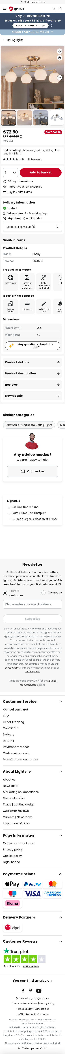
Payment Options (19, 874)
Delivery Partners (19, 917)
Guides (25, 823)
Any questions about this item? (35, 345)
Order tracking (13, 722)
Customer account (16, 753)
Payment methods (16, 747)
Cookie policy (12, 856)
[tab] (32, 730)
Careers (8, 817)
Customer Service (19, 701)
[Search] (54, 8)
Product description (20, 373)
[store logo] (18, 8)
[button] (8, 118)
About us (9, 779)
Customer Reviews (20, 941)
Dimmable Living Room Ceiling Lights (29, 425)
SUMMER (30, 25)
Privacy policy (13, 849)
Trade (7, 804)
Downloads (14, 396)
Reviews (11, 385)
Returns (8, 741)
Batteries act (42, 1008)
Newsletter (11, 786)
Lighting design (24, 804)
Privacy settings (24, 998)
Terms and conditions (18, 843)
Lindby (36, 254)
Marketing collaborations (21, 792)
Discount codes (14, 798)
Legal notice (11, 862)
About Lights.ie (17, 771)
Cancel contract (15, 709)
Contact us (11, 728)
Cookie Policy (25, 1008)
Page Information (19, 835)
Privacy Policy (46, 1003)
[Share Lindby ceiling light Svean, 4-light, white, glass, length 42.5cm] (59, 58)
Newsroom (24, 817)
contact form (12, 667)
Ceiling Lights (15, 40)
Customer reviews (16, 811)
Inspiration (10, 823)
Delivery (8, 734)
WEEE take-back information (33, 1014)
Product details (17, 362)
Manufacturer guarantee (20, 759)
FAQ (6, 716)
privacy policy (32, 671)
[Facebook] (25, 991)
